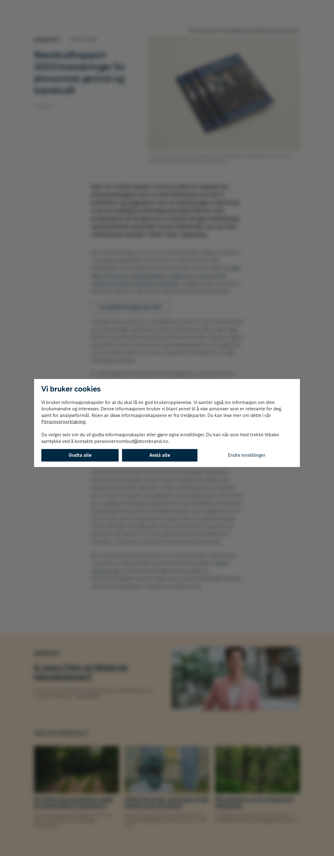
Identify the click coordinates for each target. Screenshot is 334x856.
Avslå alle (159, 455)
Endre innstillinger (246, 455)
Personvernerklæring (63, 422)
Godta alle (80, 455)
